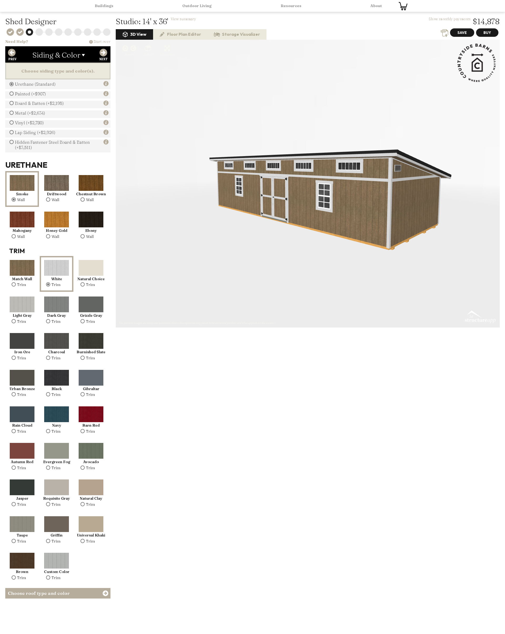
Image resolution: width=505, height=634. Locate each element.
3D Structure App (480, 317)
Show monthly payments (450, 19)
